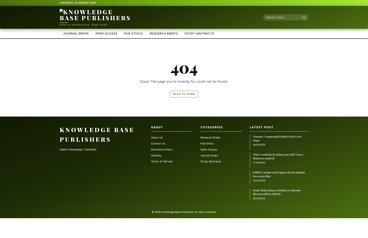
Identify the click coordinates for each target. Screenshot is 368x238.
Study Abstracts (199, 33)
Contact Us (158, 143)
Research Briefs (164, 33)
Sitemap (156, 155)
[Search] (305, 17)
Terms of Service (161, 161)
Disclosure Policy (161, 149)
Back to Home (184, 93)
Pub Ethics (133, 33)
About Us (157, 137)
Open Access (106, 33)
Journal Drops (76, 33)
